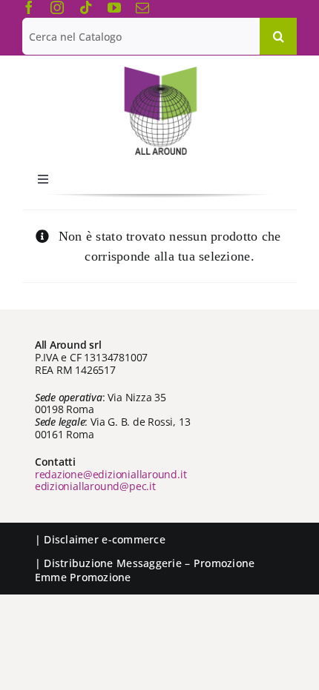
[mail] (142, 7)
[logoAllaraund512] (160, 71)
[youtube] (114, 7)
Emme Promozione (83, 577)
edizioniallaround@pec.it (95, 486)
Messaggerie (149, 563)
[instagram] (57, 7)
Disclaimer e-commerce (104, 539)
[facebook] (29, 7)
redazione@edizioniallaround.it (111, 474)
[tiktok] (86, 7)
